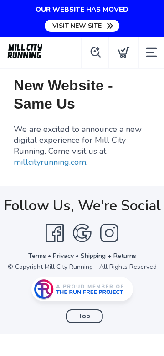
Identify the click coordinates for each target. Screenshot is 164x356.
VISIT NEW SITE (77, 25)
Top (84, 316)
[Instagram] (109, 233)
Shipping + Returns (108, 255)
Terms (37, 255)
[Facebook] (54, 233)
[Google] (82, 233)
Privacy (63, 255)
